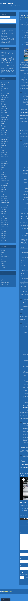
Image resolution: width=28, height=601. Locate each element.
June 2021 (3, 84)
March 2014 (4, 240)
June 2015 (3, 213)
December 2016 (5, 180)
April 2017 (3, 172)
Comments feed (5, 282)
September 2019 (5, 119)
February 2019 (4, 132)
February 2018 (4, 154)
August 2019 (4, 121)
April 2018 (3, 150)
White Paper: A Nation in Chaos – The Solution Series (7, 72)
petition (25, 467)
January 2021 (4, 90)
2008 (23, 522)
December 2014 (5, 224)
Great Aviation (23, 502)
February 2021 (4, 88)
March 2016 (4, 196)
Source (24, 302)
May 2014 (3, 237)
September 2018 (5, 141)
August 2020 (4, 99)
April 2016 (3, 194)
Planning (3, 261)
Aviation (25, 522)
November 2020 (5, 93)
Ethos (2, 252)
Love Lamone (4, 67)
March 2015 (4, 218)
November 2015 (5, 204)
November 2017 (5, 160)
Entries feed (4, 280)
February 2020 (4, 110)
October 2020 (4, 95)
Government (4, 254)
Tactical (3, 267)
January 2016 (4, 200)
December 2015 (5, 202)
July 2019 (3, 123)
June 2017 (3, 169)
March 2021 (4, 86)
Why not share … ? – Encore (7, 33)
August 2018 (4, 143)
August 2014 (4, 231)
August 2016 (4, 187)
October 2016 (4, 183)
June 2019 (3, 125)
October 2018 (4, 139)
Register (3, 277)
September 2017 (5, 163)
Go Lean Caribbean (7, 591)
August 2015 (4, 209)
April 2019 (3, 128)
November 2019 (5, 115)
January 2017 (4, 178)
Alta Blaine (3, 57)
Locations (3, 259)
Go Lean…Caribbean (6, 4)
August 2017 (4, 165)
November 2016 (5, 182)
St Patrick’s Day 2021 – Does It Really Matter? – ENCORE (7, 39)
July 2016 (3, 189)
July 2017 (3, 167)
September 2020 (5, 97)
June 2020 (3, 103)
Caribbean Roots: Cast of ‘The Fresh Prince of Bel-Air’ (7, 64)
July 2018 (3, 145)
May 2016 (3, 193)
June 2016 (3, 191)
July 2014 (3, 233)
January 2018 (4, 156)
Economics (3, 250)
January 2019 (4, 134)
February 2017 (4, 176)
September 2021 (5, 82)
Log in (2, 279)
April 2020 (3, 106)
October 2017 (4, 161)
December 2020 (5, 92)
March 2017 (4, 174)
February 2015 (4, 220)
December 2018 (5, 136)
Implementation (5, 256)
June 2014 (3, 235)
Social (2, 263)
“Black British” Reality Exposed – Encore (6, 42)
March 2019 (4, 130)
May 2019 (3, 127)
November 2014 (5, 226)
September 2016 (5, 185)
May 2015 (3, 215)
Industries (3, 258)
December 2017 (5, 158)
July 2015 (3, 211)
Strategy (3, 265)
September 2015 (5, 207)
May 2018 (3, 149)
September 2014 (5, 229)
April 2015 (3, 217)
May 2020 (3, 104)
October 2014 (4, 228)
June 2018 (3, 147)
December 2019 (5, 114)
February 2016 (4, 198)
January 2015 (4, 222)
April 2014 (3, 239)
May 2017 (3, 171)
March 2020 (4, 108)
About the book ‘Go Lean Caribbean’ (7, 67)
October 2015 (4, 206)
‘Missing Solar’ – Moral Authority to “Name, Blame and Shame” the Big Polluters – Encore (7, 58)
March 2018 (4, 152)
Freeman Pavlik (4, 52)
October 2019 (4, 117)
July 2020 (3, 101)
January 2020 (4, 112)
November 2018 (5, 138)
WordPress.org (4, 284)
